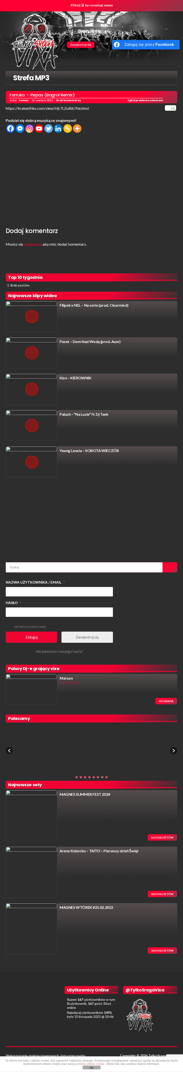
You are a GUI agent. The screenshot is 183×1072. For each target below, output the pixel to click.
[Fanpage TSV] (99, 44)
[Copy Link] (67, 128)
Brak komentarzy (68, 100)
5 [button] (93, 777)
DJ (61, 682)
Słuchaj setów (162, 837)
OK (91, 1067)
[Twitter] (48, 128)
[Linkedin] (58, 128)
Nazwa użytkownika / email (35, 582)
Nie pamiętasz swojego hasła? (59, 651)
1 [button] (76, 777)
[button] (9, 750)
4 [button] (89, 777)
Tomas (23, 100)
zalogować (32, 244)
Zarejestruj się (80, 45)
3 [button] (85, 777)
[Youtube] (39, 128)
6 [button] (98, 777)
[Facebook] (10, 128)
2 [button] (80, 777)
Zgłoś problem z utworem (145, 100)
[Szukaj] (170, 567)
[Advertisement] (91, 179)
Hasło (13, 602)
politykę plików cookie (90, 1064)
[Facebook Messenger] (20, 128)
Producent (72, 682)
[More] (77, 128)
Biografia (166, 701)
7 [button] (102, 777)
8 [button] (106, 777)
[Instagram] (29, 128)
